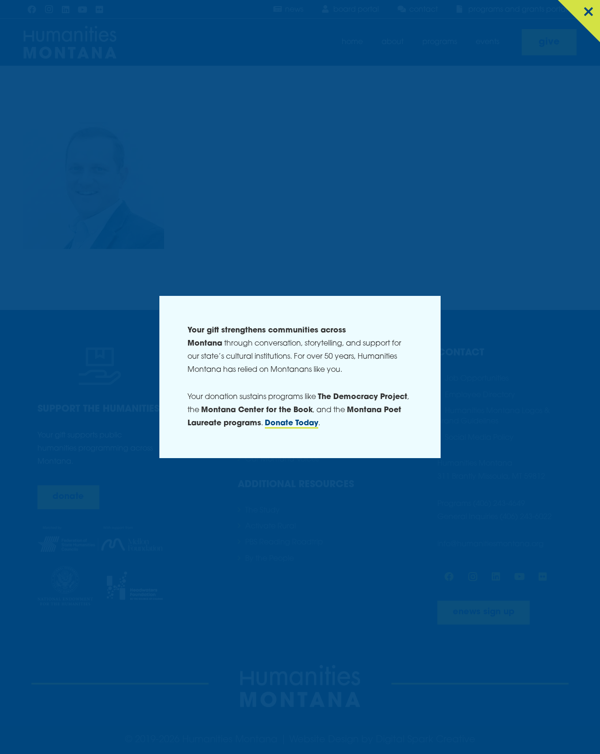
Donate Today (291, 423)
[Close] (579, 21)
